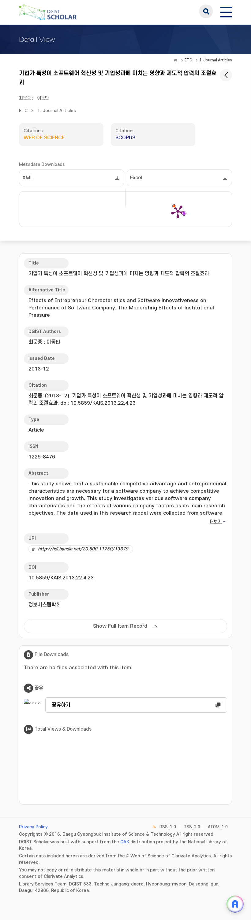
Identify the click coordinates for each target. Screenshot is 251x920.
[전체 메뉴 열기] (226, 11)
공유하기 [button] (61, 705)
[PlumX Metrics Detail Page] (178, 211)
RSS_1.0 (167, 827)
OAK (124, 842)
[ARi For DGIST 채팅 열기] (235, 904)
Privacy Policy (33, 827)
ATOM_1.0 (218, 827)
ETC (188, 60)
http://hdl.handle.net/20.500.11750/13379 (83, 549)
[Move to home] (175, 60)
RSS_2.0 (192, 827)
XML (27, 178)
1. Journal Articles (215, 60)
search (206, 11)
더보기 (216, 521)
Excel (136, 178)
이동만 (43, 98)
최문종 (25, 98)
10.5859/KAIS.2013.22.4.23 (61, 578)
